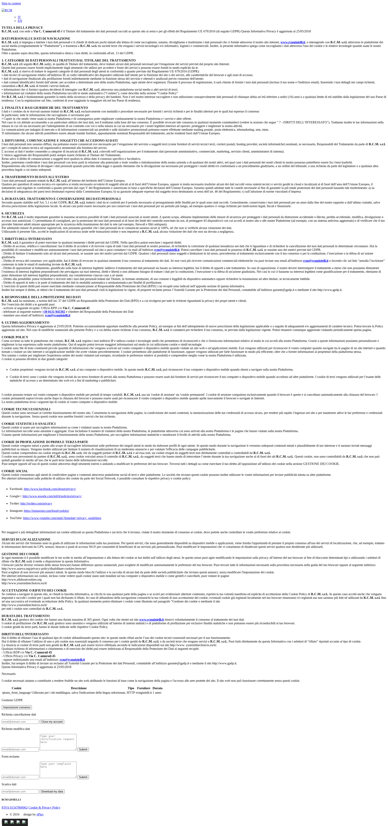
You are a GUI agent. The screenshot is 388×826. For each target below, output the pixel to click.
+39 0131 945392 (53, 311)
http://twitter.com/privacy (36, 503)
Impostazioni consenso (16, 707)
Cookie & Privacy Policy (44, 807)
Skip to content (11, 3)
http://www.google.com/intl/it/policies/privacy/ (52, 496)
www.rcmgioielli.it (292, 42)
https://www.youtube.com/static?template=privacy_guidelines (62, 518)
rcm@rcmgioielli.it (166, 249)
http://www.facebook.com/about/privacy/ (50, 489)
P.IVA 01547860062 (15, 807)
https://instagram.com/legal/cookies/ (46, 510)
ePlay (40, 814)
